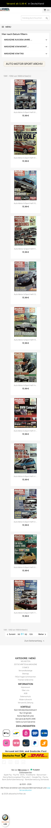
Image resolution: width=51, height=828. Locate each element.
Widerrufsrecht (25, 699)
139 (31, 634)
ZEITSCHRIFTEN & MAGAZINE (25, 664)
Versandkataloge (25, 670)
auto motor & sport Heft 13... (25, 340)
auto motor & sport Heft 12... (25, 294)
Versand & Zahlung (25, 702)
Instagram (23, 762)
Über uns (25, 690)
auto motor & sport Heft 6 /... (25, 567)
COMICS (25, 667)
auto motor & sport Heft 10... (25, 203)
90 (19, 634)
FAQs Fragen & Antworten (25, 677)
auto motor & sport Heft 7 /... (25, 613)
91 (23, 634)
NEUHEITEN (25, 661)
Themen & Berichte (25, 680)
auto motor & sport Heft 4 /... (25, 476)
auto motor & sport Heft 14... (25, 385)
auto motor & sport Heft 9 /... (25, 158)
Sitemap (25, 673)
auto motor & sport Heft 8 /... (25, 112)
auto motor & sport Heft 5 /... (25, 522)
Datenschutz (25, 696)
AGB (25, 693)
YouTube (10, 762)
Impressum (25, 687)
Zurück (10, 634)
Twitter (4, 762)
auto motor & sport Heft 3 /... (25, 431)
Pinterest (17, 762)
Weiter (42, 634)
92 (26, 634)
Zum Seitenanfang (34, 640)
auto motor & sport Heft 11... (25, 249)
